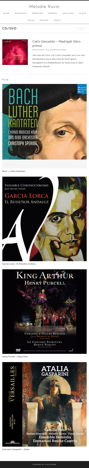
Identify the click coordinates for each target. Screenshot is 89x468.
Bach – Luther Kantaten (13, 171)
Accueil (6, 13)
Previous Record (77, 28)
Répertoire (37, 13)
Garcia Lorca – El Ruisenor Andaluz (19, 264)
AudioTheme (50, 464)
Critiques (44, 20)
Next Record (84, 28)
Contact (57, 20)
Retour (80, 28)
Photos (31, 20)
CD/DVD (82, 13)
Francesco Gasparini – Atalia (15, 449)
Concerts (52, 13)
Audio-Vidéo (68, 13)
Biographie (22, 13)
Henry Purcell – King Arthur (15, 356)
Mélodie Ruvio (44, 6)
